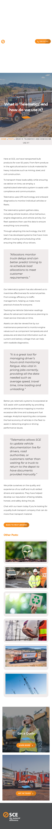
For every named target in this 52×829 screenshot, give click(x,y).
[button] (26, 41)
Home (3, 139)
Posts (11, 139)
